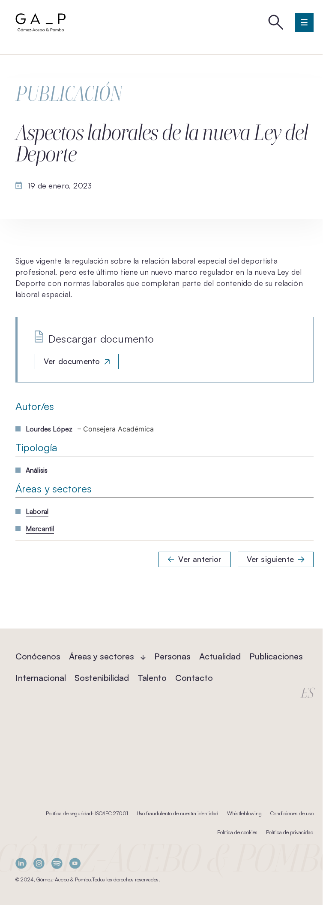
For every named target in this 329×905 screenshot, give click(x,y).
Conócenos (37, 656)
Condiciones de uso (292, 813)
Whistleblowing (244, 813)
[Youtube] (75, 863)
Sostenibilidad (102, 677)
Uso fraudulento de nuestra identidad (177, 813)
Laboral (37, 511)
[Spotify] (57, 863)
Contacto (194, 677)
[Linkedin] (21, 863)
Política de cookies (237, 832)
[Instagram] (39, 863)
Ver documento (72, 361)
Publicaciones (276, 656)
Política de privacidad (290, 832)
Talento (152, 677)
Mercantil (40, 528)
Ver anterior (199, 559)
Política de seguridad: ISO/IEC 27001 (87, 813)
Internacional (40, 677)
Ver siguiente (270, 559)
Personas (172, 656)
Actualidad (220, 656)
